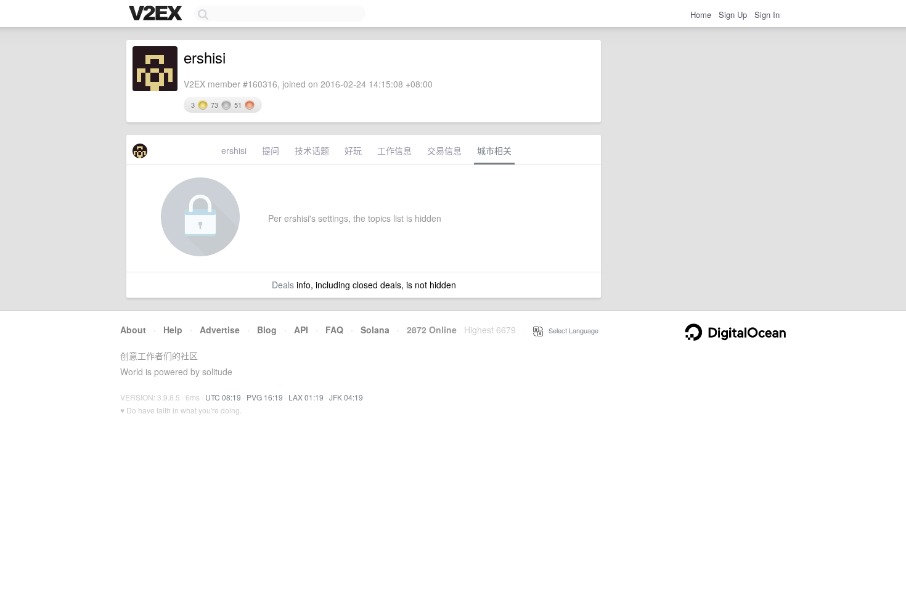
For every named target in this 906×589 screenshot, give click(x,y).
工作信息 (394, 150)
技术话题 (312, 150)
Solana (375, 329)
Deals (283, 284)
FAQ (334, 329)
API (301, 329)
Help (172, 329)
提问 (270, 150)
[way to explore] (157, 14)
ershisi (234, 150)
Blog (267, 329)
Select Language (570, 330)
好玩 (353, 150)
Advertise (220, 329)
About (133, 329)
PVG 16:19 (265, 397)
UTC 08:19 (223, 397)
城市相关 (494, 150)
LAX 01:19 (306, 397)
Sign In (767, 14)
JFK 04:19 (346, 397)
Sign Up (733, 14)
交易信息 (444, 150)
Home (700, 14)
